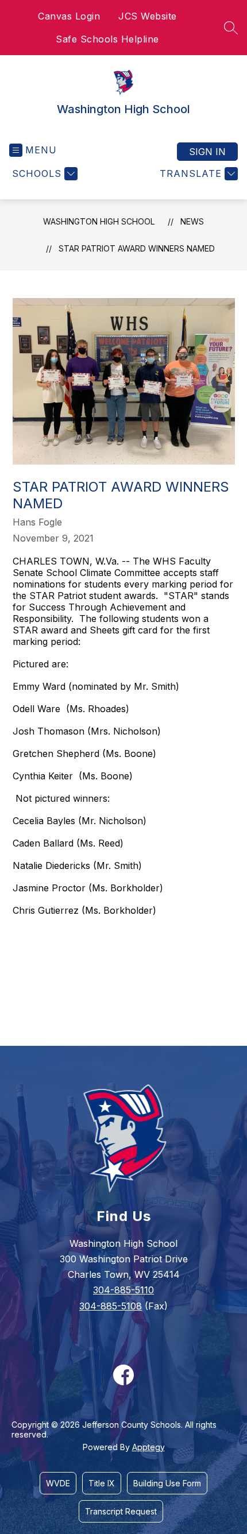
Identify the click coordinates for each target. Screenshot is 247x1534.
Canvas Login (69, 16)
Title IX (101, 1483)
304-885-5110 (123, 1290)
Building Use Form (167, 1483)
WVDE (58, 1483)
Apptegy (148, 1447)
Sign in (207, 151)
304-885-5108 (110, 1306)
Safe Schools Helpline (107, 39)
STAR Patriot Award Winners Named (137, 248)
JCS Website (147, 16)
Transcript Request (121, 1511)
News (192, 221)
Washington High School (99, 221)
